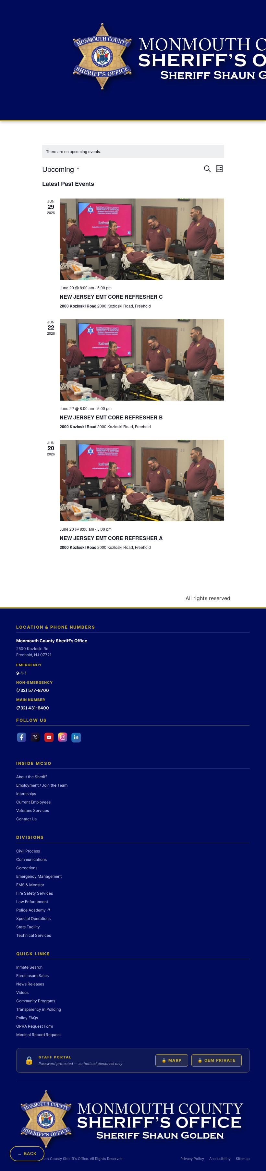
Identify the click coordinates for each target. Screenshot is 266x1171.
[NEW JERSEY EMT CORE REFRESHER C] (142, 239)
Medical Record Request (38, 1034)
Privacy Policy (192, 1158)
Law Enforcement (32, 901)
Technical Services (33, 935)
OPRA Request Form (34, 1026)
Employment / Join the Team (41, 785)
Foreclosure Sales (32, 975)
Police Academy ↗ (33, 910)
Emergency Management (39, 876)
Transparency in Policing (38, 1009)
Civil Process (28, 851)
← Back (27, 1153)
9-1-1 (21, 673)
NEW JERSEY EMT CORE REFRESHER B (111, 417)
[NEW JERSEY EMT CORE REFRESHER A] (142, 480)
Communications (31, 859)
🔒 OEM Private (217, 1060)
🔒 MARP (172, 1060)
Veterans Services (32, 810)
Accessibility (220, 1158)
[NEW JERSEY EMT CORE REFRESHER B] (142, 360)
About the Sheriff (31, 776)
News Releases (30, 984)
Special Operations (33, 918)
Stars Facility (28, 926)
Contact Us (26, 818)
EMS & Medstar (30, 884)
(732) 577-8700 (32, 690)
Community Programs (35, 1000)
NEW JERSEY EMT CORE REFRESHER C (111, 296)
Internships (26, 793)
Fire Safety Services (34, 893)
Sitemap (243, 1158)
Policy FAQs (27, 1017)
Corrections (26, 867)
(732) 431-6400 (32, 707)
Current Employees (33, 802)
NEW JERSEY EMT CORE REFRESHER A (111, 538)
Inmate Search (29, 967)
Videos (22, 992)
